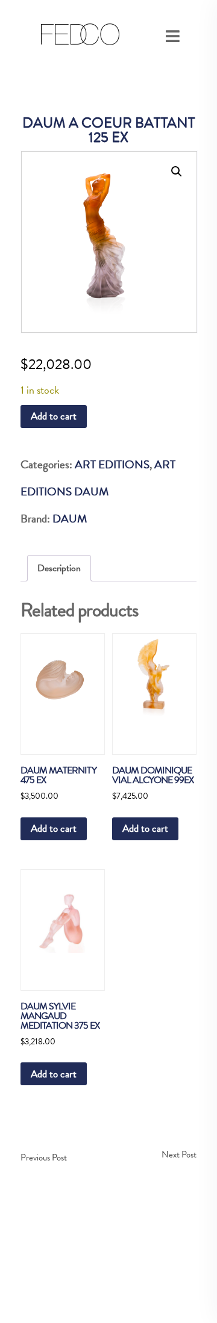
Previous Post (43, 1157)
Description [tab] (59, 568)
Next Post (179, 1154)
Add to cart (54, 416)
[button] (176, 171)
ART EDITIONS (112, 464)
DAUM (69, 518)
